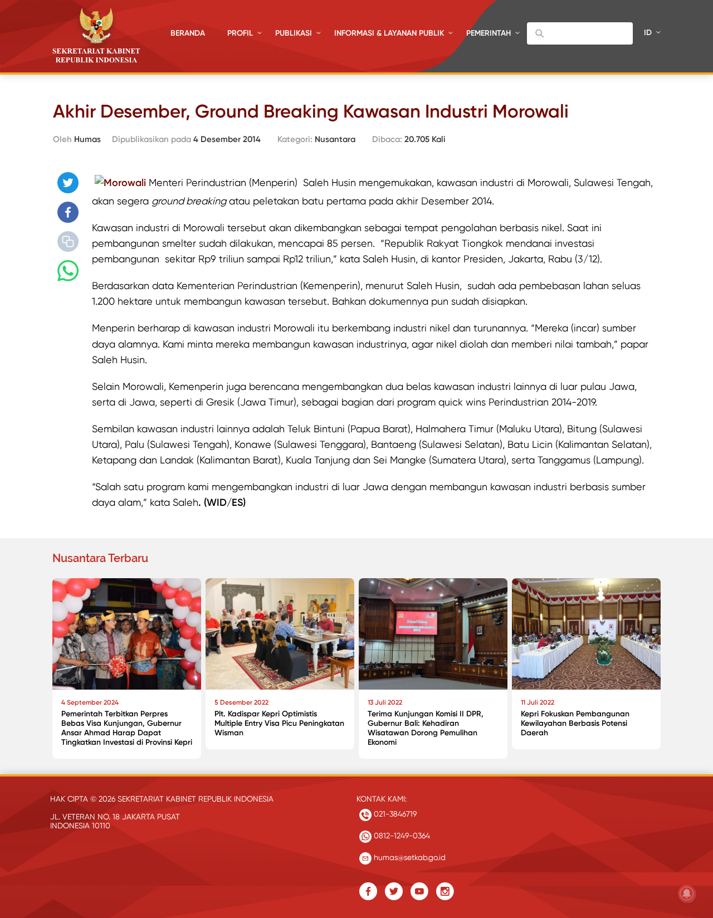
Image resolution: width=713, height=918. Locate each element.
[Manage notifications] (687, 893)
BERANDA (187, 33)
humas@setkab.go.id (409, 857)
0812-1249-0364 (401, 835)
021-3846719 (394, 813)
